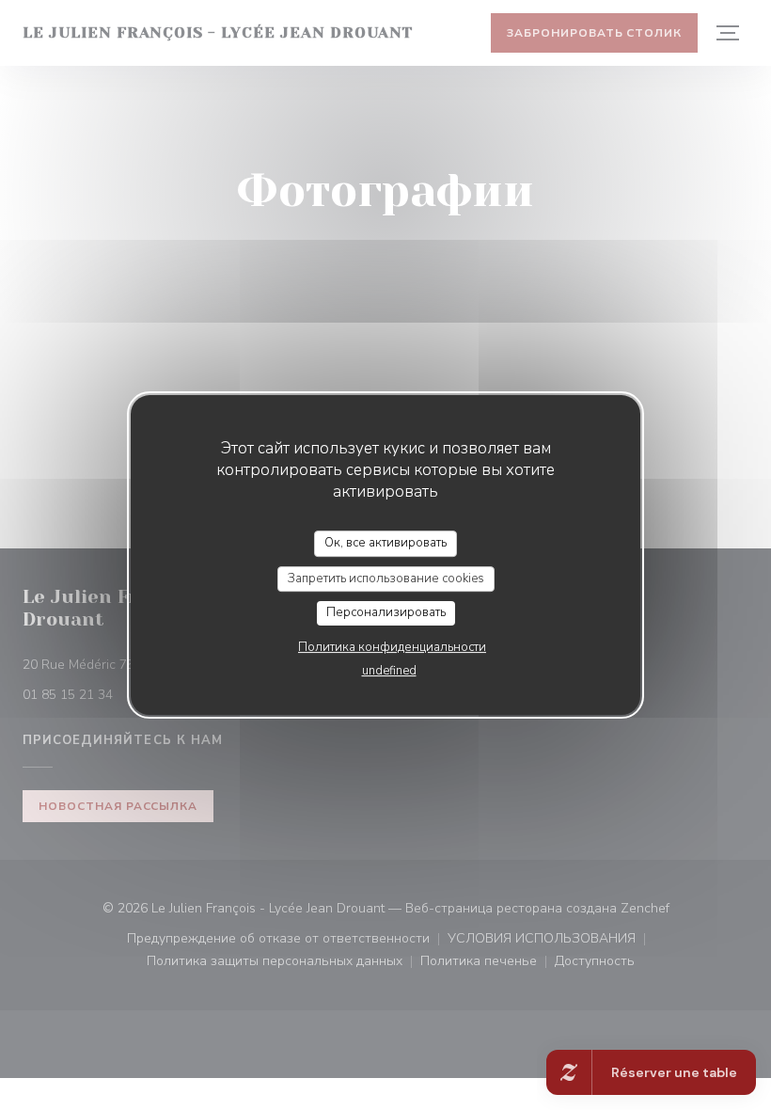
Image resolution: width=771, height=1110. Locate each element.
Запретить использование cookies (386, 578)
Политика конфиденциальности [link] (392, 647)
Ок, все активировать (385, 542)
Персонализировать (386, 612)
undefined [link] (389, 670)
